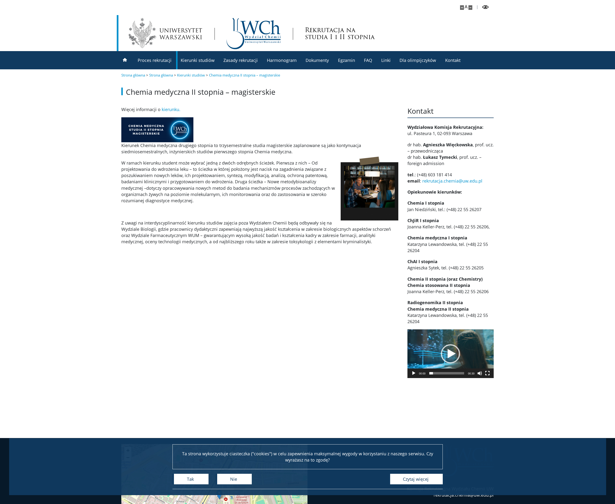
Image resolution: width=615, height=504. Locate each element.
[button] (450, 353)
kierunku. (171, 109)
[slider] (446, 373)
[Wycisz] (479, 373)
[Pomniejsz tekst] (470, 7)
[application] (450, 353)
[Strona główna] (125, 60)
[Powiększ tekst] (462, 7)
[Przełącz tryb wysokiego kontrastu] (485, 7)
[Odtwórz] (413, 373)
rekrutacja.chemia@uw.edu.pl (452, 181)
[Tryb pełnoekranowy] (487, 373)
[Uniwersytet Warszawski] (165, 33)
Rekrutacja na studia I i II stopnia (340, 34)
